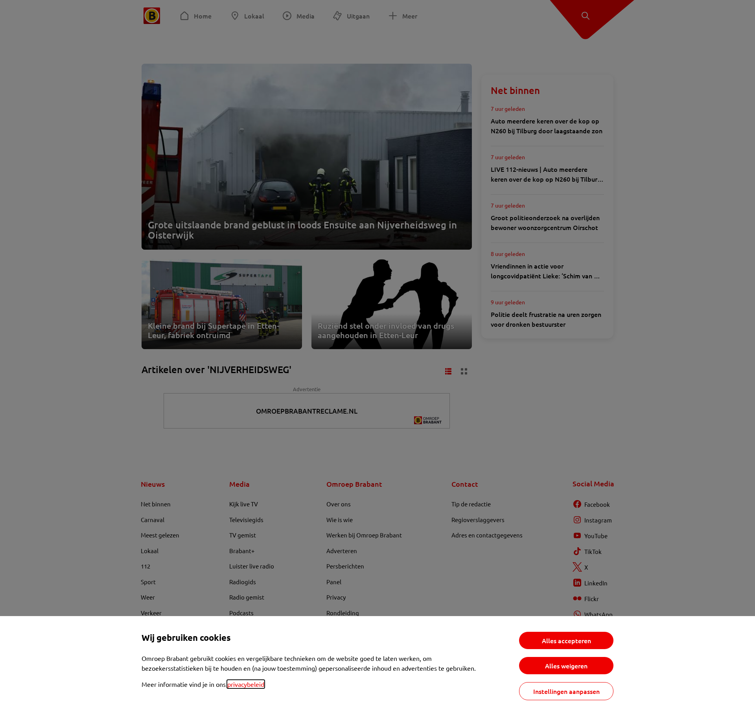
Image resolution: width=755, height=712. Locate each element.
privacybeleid (245, 684)
